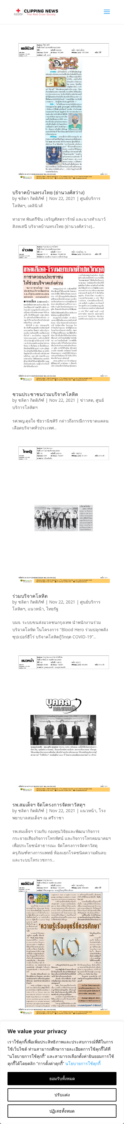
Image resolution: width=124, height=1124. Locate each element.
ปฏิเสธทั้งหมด (62, 1111)
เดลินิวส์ (35, 205)
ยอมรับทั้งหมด (62, 1078)
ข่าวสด (86, 400)
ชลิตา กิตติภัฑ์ (31, 198)
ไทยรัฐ (52, 609)
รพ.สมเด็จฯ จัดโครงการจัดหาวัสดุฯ (48, 804)
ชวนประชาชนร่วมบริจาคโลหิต (45, 394)
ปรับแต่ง (62, 1095)
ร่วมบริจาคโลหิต (30, 596)
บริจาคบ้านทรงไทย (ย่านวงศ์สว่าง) (48, 192)
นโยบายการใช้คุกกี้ (83, 1063)
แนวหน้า (36, 609)
